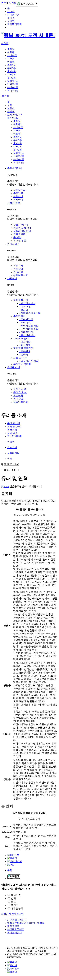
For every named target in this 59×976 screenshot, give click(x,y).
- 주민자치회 (26, 319)
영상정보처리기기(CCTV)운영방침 (25, 923)
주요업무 (18, 193)
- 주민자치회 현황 (28, 326)
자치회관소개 (20, 300)
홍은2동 (11, 78)
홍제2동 (11, 68)
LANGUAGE (27, 4)
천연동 (11, 52)
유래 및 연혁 (20, 392)
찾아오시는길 (14, 932)
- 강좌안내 (24, 351)
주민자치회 (19, 316)
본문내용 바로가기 (11, 2)
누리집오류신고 (15, 929)
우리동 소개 (13, 367)
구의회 (11, 21)
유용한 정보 (13, 203)
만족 (13, 898)
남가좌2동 (12, 84)
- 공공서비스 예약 (28, 361)
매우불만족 (17, 908)
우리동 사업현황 (22, 364)
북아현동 (12, 55)
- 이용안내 (24, 306)
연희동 (11, 62)
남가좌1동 (12, 81)
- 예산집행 (24, 345)
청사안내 (18, 199)
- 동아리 (23, 354)
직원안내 (18, 196)
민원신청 (18, 265)
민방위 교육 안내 (22, 227)
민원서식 (18, 272)
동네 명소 (18, 398)
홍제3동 (11, 71)
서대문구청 (13, 14)
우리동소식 (19, 190)
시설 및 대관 (20, 357)
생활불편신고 (20, 275)
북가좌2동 (12, 90)
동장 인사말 (19, 389)
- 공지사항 (24, 342)
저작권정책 (13, 926)
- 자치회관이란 (27, 303)
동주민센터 (13, 118)
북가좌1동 (12, 87)
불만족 (14, 905)
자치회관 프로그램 (23, 348)
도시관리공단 (14, 24)
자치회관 (12, 278)
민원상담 (18, 269)
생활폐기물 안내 (22, 231)
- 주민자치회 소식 (28, 329)
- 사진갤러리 (26, 332)
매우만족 (16, 895)
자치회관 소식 (20, 338)
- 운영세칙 (24, 322)
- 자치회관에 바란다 (30, 313)
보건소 (11, 18)
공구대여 (18, 240)
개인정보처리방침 (17, 919)
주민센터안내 (14, 168)
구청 (9, 105)
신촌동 (4, 43)
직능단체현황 (20, 402)
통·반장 (17, 237)
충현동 (11, 49)
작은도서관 (19, 234)
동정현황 (18, 395)
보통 (13, 902)
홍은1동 (11, 74)
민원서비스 (13, 244)
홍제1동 (11, 65)
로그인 (11, 11)
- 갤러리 (23, 310)
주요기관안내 (20, 224)
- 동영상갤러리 (27, 335)
